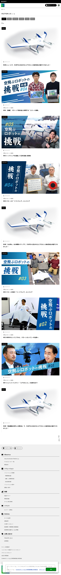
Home (4, 9)
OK (51, 569)
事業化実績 (6, 498)
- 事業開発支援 (7, 475)
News (9, 18)
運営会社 (6, 464)
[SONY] (4, 1)
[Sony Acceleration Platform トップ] (2, 5)
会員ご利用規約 (5, 555)
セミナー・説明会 (8, 509)
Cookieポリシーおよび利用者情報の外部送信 (12, 558)
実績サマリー (7, 495)
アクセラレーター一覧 (9, 461)
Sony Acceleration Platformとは (11, 458)
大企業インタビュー (8, 524)
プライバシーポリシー (7, 552)
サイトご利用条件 (6, 547)
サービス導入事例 (8, 501)
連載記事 (6, 521)
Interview (15, 18)
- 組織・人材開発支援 (9, 478)
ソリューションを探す (9, 484)
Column (21, 18)
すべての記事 (7, 518)
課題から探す (7, 487)
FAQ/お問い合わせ (8, 538)
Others (32, 18)
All (4, 18)
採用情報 (6, 541)
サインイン (19, 448)
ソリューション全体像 (9, 472)
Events (27, 18)
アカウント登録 (8, 448)
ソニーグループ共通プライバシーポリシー (11, 549)
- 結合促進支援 (7, 481)
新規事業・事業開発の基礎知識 (11, 526)
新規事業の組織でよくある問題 (11, 529)
